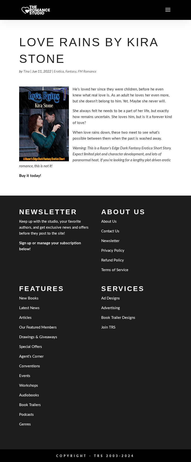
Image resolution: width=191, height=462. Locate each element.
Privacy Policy (112, 250)
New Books (29, 298)
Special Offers (30, 347)
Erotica (59, 71)
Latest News (29, 308)
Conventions (29, 366)
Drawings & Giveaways (38, 337)
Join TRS (108, 327)
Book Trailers (30, 405)
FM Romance (87, 71)
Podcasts (26, 415)
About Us (109, 221)
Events (24, 376)
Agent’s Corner (31, 356)
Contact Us (110, 231)
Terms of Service (114, 270)
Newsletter (110, 241)
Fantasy (70, 71)
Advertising (110, 308)
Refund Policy (112, 260)
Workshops (28, 385)
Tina (26, 71)
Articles (25, 318)
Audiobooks (29, 395)
